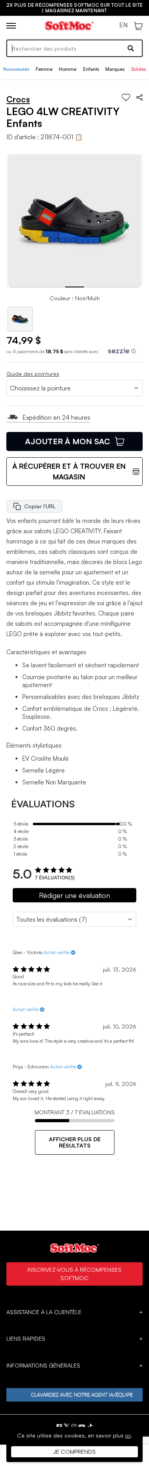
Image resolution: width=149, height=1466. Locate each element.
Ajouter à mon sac (67, 441)
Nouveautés (16, 69)
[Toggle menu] (11, 25)
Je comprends (74, 1451)
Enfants (91, 69)
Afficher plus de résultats (75, 1142)
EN (123, 25)
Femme (44, 69)
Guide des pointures (32, 373)
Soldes (138, 69)
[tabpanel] (74, 220)
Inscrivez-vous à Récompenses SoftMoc (74, 1274)
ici (128, 1435)
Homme (67, 69)
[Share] (139, 97)
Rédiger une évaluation (74, 895)
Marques (114, 69)
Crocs (18, 99)
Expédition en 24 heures (56, 417)
